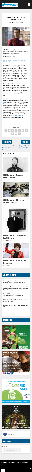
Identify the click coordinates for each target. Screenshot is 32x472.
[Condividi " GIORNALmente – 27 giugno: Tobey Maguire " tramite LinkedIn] (23, 130)
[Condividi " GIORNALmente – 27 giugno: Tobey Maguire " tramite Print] (19, 133)
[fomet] (16, 348)
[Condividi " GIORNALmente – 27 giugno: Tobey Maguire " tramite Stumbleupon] (12, 133)
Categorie (4, 446)
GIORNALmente (19, 22)
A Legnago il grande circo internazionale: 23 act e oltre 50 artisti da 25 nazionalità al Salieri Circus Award (15, 288)
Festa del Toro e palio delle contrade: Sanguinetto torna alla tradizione (14, 294)
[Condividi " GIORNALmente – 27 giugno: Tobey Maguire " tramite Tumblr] (16, 130)
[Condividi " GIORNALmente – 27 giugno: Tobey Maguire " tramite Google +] (12, 130)
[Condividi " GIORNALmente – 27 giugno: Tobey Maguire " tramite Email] (16, 133)
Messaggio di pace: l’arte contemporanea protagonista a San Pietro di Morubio (15, 281)
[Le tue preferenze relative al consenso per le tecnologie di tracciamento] (3, 470)
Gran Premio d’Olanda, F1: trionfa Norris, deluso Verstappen (15, 300)
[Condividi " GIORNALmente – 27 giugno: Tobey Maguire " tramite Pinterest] (19, 130)
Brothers (5, 114)
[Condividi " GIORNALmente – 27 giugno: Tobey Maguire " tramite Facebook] (6, 130)
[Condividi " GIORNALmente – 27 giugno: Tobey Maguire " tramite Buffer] (26, 130)
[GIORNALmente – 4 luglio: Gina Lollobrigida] (16, 250)
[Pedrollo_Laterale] (16, 374)
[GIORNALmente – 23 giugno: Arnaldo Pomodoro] (16, 189)
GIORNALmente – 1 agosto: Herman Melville (13, 176)
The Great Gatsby (15, 115)
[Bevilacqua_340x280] (16, 428)
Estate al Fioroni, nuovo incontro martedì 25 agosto (15, 306)
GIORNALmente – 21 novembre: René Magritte (14, 236)
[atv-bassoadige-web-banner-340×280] (16, 402)
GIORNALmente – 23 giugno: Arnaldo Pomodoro (13, 201)
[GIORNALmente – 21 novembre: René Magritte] (16, 220)
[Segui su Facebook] (30, 468)
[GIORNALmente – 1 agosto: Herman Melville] (16, 164)
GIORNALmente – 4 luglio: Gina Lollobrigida (14, 261)
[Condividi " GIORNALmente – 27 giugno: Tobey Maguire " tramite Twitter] (9, 130)
